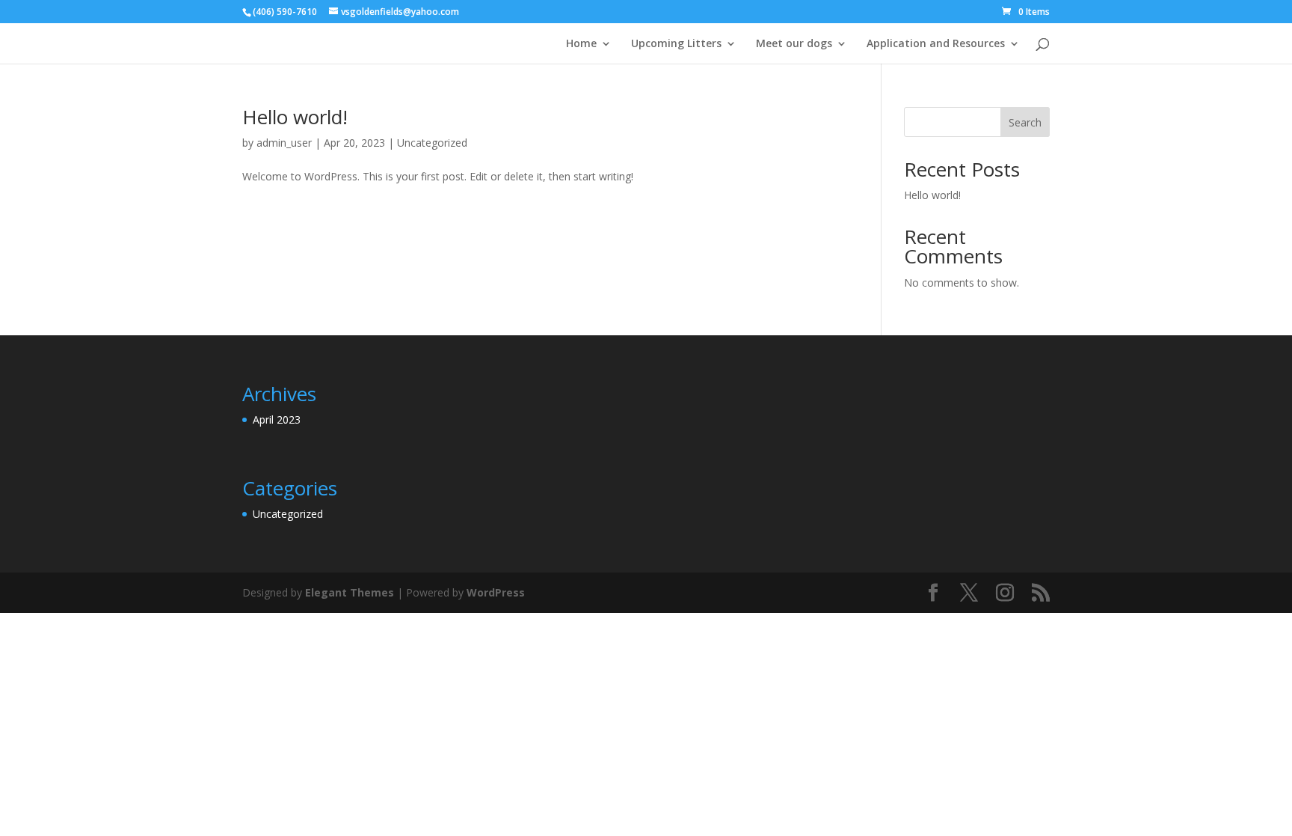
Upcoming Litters (676, 44)
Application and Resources (936, 44)
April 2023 (277, 419)
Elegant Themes (349, 592)
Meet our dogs (794, 44)
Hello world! (295, 116)
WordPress (496, 592)
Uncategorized (432, 142)
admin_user (284, 142)
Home (581, 44)
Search (1025, 122)
